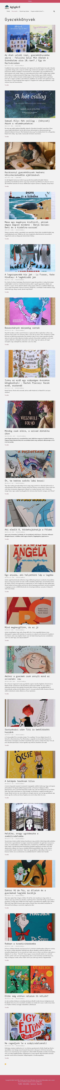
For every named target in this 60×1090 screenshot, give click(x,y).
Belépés (30, 1)
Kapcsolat (39, 1084)
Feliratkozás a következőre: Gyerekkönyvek (5, 1064)
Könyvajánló (14, 12)
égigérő (15, 6)
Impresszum (33, 1084)
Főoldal (20, 1084)
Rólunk (8, 11)
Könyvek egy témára (24, 11)
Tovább (7, 85)
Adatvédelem (26, 1084)
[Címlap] (7, 7)
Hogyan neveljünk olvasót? (36, 12)
